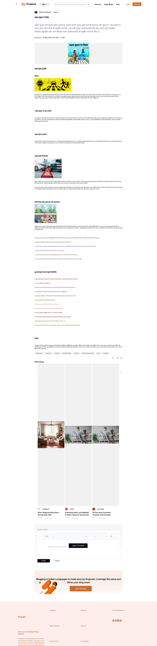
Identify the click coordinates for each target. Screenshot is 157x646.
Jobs (118, 4)
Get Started (80, 588)
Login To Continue (78, 545)
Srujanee (22, 617)
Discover (98, 4)
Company (52, 610)
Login (128, 4)
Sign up (137, 4)
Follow (56, 12)
